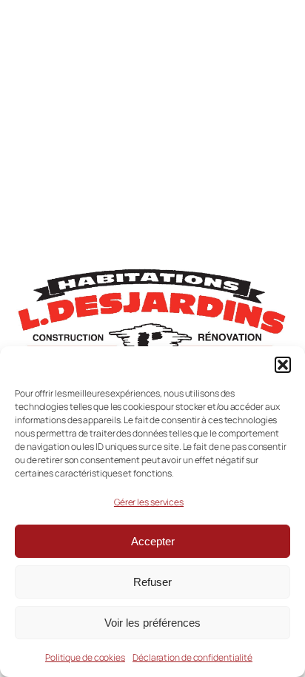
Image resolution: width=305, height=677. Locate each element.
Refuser (152, 582)
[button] (282, 364)
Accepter (153, 541)
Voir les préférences (152, 622)
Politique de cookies (85, 657)
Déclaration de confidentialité (192, 657)
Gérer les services (149, 502)
